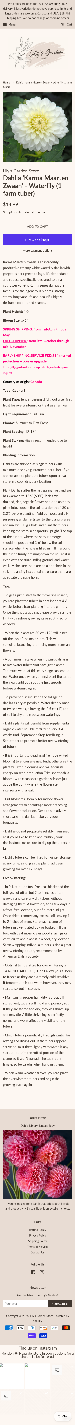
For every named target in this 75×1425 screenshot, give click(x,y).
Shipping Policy (37, 1241)
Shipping (9, 212)
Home (6, 82)
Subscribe (60, 1304)
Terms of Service (37, 1246)
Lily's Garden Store (41, 1316)
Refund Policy (37, 1230)
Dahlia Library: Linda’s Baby (38, 1125)
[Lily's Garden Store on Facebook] (33, 1273)
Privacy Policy (37, 1235)
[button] (37, 1376)
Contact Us (37, 1252)
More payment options (38, 250)
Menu (12, 24)
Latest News (37, 1117)
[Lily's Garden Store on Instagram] (42, 1273)
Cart (69, 24)
